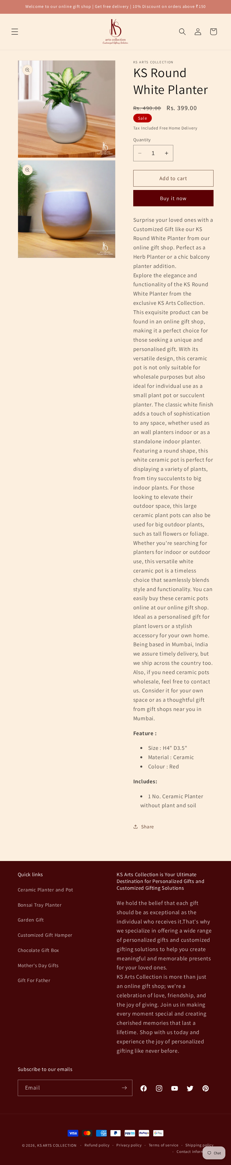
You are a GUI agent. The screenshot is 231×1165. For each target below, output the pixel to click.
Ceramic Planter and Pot (45, 889)
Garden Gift (31, 919)
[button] (15, 31)
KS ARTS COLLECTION (57, 1145)
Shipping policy (199, 1145)
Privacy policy (128, 1145)
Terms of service (164, 1145)
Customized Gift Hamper (45, 935)
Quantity (142, 140)
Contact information (195, 1151)
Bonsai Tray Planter (40, 905)
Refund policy (97, 1145)
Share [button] (147, 826)
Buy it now (173, 198)
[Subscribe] (124, 1088)
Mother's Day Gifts (38, 965)
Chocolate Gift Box (38, 950)
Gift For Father (34, 980)
